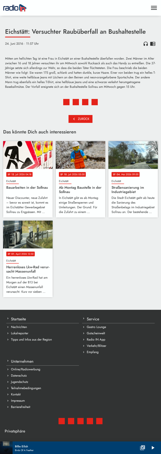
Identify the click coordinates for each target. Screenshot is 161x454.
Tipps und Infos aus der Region (31, 339)
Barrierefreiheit (20, 407)
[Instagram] (80, 421)
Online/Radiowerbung (25, 369)
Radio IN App (96, 339)
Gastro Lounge (96, 327)
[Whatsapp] (90, 421)
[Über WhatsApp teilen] (85, 102)
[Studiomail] (62, 421)
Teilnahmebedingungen (26, 388)
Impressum (18, 400)
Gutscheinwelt (96, 333)
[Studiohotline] (99, 421)
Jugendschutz (19, 382)
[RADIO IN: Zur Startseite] (75, 8)
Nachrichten (19, 327)
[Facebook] (71, 421)
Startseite (18, 319)
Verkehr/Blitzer (96, 345)
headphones (145, 43)
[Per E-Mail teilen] (94, 102)
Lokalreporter (19, 333)
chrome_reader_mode (153, 43)
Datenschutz (19, 375)
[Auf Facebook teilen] (66, 102)
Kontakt (16, 394)
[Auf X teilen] (76, 102)
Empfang (93, 352)
